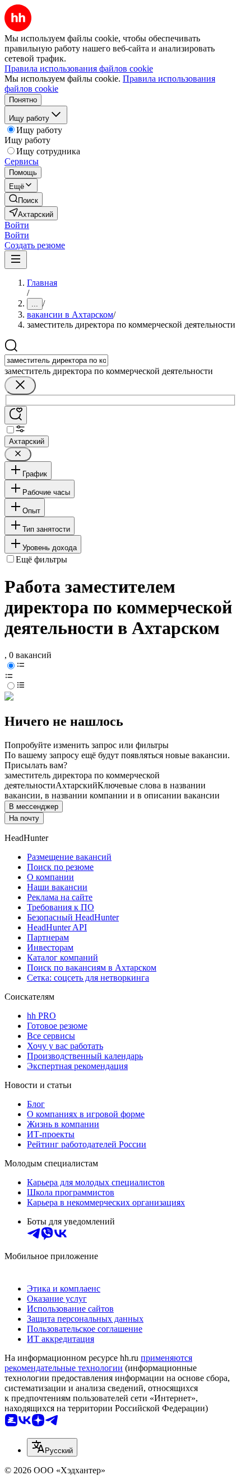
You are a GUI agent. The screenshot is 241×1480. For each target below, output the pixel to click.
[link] (23, 199)
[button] (16, 225)
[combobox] (56, 360)
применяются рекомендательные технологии (98, 1363)
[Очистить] (20, 385)
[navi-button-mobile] (15, 259)
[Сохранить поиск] (15, 415)
